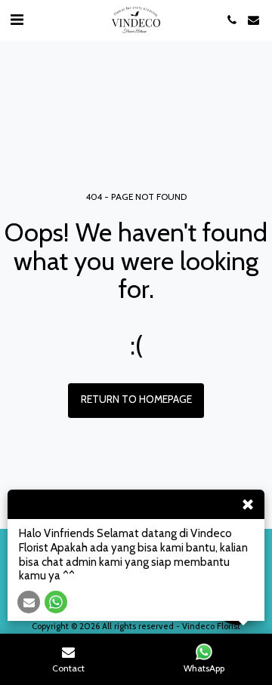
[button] (16, 19)
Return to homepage (136, 399)
